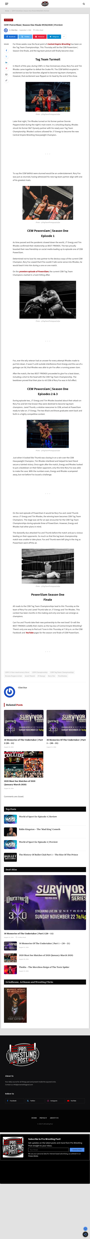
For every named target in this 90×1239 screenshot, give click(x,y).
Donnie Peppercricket (13, 676)
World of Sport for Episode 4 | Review (38, 816)
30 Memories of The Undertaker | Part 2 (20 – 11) (23, 741)
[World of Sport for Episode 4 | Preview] (10, 844)
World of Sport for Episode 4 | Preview (38, 841)
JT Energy (41, 676)
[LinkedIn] (6, 62)
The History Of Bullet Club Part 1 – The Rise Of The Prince (48, 854)
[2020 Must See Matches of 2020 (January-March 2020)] (23, 764)
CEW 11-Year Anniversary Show (17, 672)
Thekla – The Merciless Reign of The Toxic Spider (44, 967)
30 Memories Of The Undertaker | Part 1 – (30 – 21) (66, 741)
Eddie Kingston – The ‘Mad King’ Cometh (39, 829)
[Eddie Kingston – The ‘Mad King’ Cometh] (10, 831)
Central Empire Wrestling (58, 44)
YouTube (29, 632)
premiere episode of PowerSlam (34, 271)
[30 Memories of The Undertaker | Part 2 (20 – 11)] (23, 723)
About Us (54, 1118)
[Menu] (6, 3)
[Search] (83, 3)
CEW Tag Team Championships (62, 672)
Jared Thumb (30, 676)
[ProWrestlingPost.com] (45, 4)
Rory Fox (51, 676)
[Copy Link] (6, 80)
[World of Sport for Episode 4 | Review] (10, 819)
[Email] (6, 74)
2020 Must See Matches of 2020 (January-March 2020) (19, 783)
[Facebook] (6, 50)
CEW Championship (39, 672)
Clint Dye (14, 30)
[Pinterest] (6, 68)
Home (7, 11)
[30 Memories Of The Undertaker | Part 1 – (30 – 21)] (66, 723)
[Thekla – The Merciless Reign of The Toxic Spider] (10, 969)
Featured (8, 20)
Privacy (43, 1118)
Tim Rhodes (62, 676)
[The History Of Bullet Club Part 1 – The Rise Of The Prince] (10, 857)
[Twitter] (6, 56)
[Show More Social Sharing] (64, 37)
